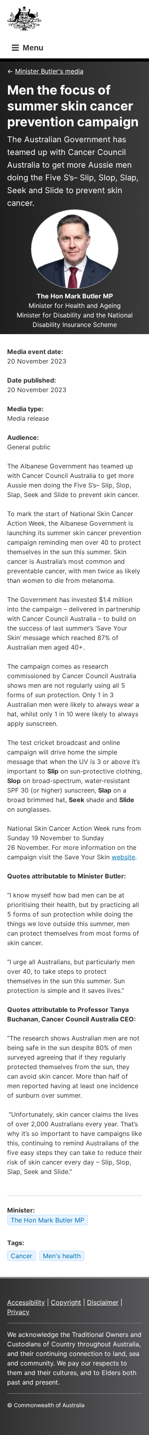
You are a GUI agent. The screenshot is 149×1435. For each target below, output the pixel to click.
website (123, 857)
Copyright (66, 1302)
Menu (31, 47)
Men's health (62, 1256)
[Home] (26, 21)
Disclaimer (102, 1302)
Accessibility (26, 1302)
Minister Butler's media (49, 71)
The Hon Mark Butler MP (47, 1220)
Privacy (18, 1312)
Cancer (21, 1256)
